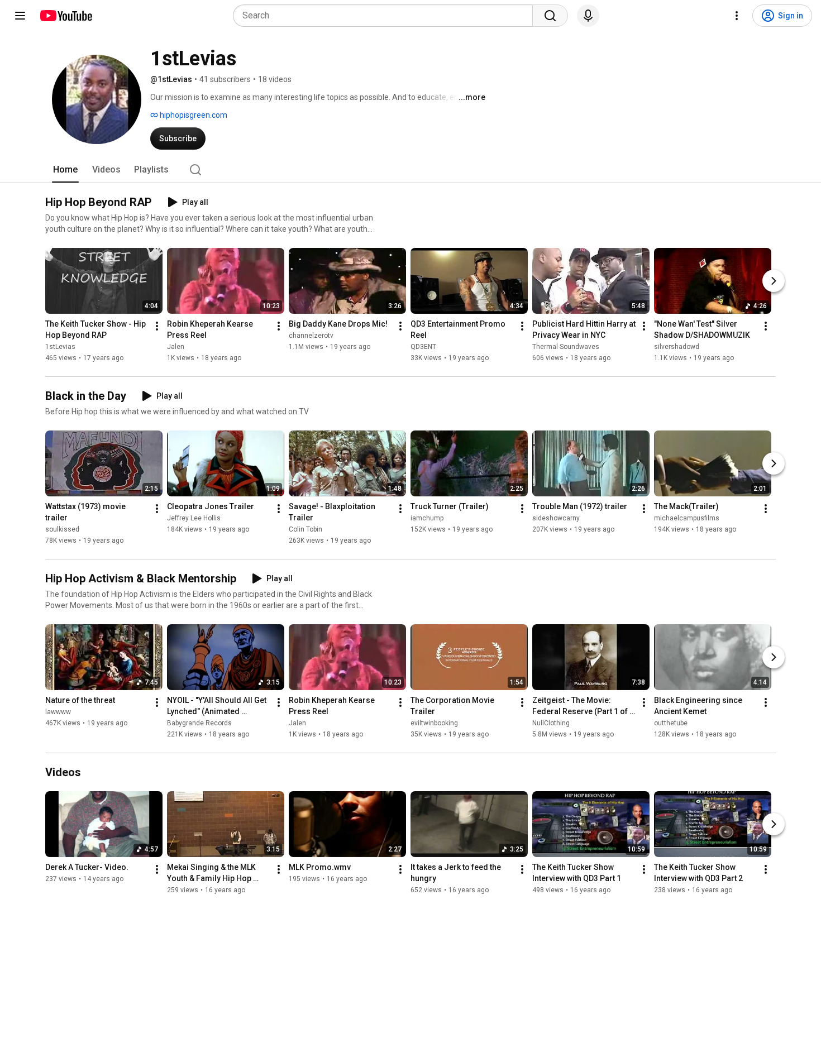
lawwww (58, 712)
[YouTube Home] (65, 15)
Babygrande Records (199, 723)
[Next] (773, 281)
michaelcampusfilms (686, 518)
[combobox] (386, 15)
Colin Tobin (305, 529)
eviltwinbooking (434, 723)
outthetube (671, 723)
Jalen (175, 347)
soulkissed (62, 529)
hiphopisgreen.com (192, 115)
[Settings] (736, 15)
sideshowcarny (556, 518)
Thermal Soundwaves (565, 347)
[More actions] (157, 326)
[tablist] (410, 169)
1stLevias (60, 347)
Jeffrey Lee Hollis (194, 518)
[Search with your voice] (588, 15)
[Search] (550, 15)
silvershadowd (676, 347)
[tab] (65, 169)
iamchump (426, 518)
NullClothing (551, 723)
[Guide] (20, 15)
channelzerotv (311, 335)
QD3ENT (423, 347)
